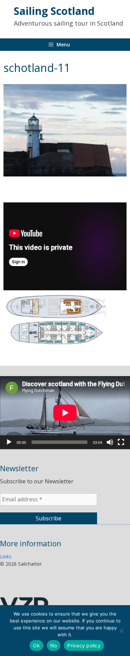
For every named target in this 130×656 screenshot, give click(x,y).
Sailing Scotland (54, 11)
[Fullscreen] (121, 442)
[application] (65, 412)
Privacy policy (84, 645)
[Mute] (109, 442)
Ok (36, 645)
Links (5, 556)
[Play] (9, 442)
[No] (121, 630)
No (53, 645)
